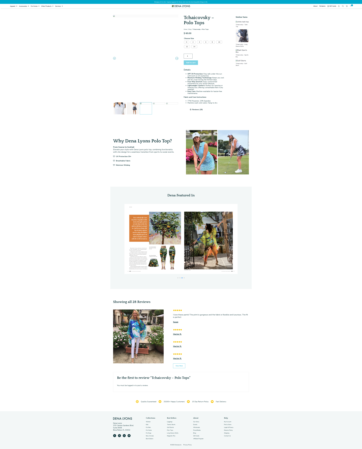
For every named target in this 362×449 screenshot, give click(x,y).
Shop (189, 29)
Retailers (322, 6)
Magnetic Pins (171, 436)
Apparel (12, 6)
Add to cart (191, 63)
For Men (148, 427)
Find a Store (227, 424)
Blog (194, 433)
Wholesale (196, 427)
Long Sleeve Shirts (172, 433)
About (315, 6)
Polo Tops (170, 430)
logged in (131, 385)
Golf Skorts (170, 427)
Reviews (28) (197, 109)
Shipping (226, 433)
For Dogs (148, 433)
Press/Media (197, 430)
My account (339, 6)
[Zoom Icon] (145, 58)
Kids (147, 424)
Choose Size (189, 38)
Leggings (169, 422)
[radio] (186, 42)
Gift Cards (332, 6)
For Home (34, 6)
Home (185, 29)
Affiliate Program (198, 439)
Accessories (23, 6)
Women (148, 422)
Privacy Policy (187, 445)
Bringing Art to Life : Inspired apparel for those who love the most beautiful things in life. (181, 2)
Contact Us (227, 436)
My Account (227, 422)
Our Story (196, 422)
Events (195, 424)
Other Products (46, 6)
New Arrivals (150, 436)
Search (343, 6)
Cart (347, 6)
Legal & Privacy (228, 427)
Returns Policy (228, 430)
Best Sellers (149, 439)
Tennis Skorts (171, 424)
